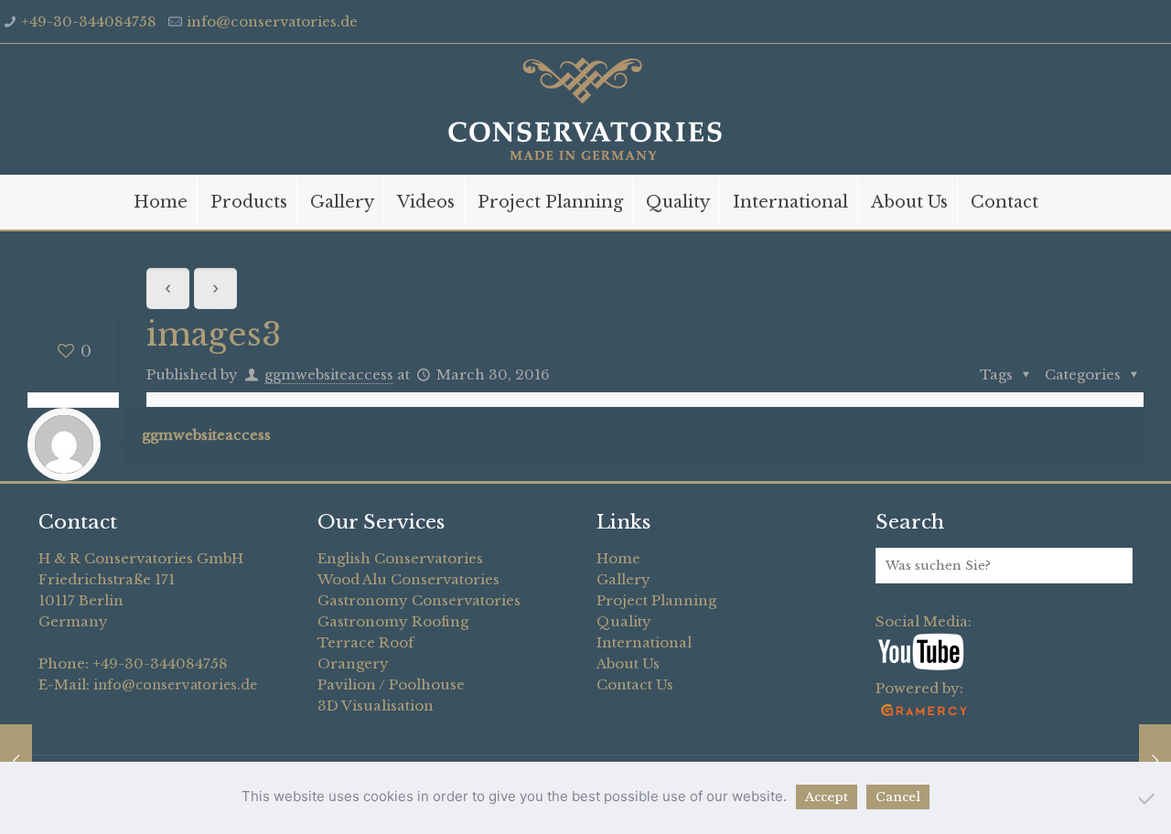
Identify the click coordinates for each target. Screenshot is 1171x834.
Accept (826, 797)
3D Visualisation (375, 705)
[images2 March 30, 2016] (1155, 760)
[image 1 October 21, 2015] (16, 760)
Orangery (353, 663)
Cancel (898, 797)
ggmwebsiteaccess (328, 374)
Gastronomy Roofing (392, 621)
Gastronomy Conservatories (419, 600)
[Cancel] (1148, 798)
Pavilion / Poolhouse (391, 684)
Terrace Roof (365, 642)
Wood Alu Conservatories (408, 579)
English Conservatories (400, 558)
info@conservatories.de (272, 21)
